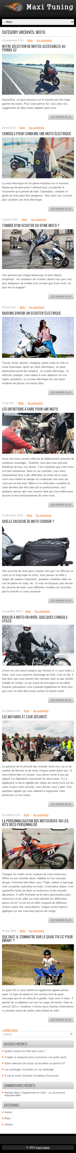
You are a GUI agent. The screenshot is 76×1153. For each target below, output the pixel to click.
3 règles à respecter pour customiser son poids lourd (35, 1057)
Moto (30, 40)
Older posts (10, 1030)
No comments (44, 40)
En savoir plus (61, 117)
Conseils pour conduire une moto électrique (36, 133)
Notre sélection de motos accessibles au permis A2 (33, 48)
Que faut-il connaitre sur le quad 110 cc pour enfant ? (37, 938)
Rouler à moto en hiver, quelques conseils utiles (34, 618)
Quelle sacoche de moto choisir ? (28, 521)
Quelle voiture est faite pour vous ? (24, 1051)
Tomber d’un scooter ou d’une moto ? (30, 225)
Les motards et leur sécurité (24, 716)
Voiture (8, 1124)
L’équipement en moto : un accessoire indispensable (34, 1094)
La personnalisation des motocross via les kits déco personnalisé (35, 822)
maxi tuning (42, 1147)
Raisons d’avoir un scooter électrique (31, 313)
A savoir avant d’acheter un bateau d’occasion (31, 1075)
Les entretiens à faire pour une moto (30, 409)
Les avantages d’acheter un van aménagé (29, 1069)
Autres (8, 1112)
